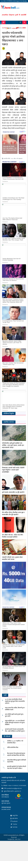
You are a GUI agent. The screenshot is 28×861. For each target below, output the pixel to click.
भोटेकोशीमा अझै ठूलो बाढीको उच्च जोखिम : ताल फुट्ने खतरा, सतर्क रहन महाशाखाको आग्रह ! (13, 445)
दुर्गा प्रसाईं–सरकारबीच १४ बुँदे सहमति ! (13, 492)
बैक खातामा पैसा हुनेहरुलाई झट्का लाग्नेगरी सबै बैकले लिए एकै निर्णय (16, 754)
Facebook (14, 821)
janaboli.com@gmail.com (14, 788)
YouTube (14, 827)
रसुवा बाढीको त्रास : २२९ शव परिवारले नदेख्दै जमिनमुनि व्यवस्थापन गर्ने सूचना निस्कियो (15, 723)
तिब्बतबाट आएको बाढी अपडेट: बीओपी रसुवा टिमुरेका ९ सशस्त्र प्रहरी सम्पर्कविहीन (13, 469)
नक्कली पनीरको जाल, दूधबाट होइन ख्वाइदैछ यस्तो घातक (12, 558)
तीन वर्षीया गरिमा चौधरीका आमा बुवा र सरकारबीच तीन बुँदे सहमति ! (13, 513)
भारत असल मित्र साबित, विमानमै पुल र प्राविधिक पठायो (15, 709)
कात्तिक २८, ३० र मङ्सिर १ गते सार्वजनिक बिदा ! (15, 742)
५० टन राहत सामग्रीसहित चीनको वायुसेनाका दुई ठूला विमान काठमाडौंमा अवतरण (15, 701)
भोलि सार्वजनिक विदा (12, 747)
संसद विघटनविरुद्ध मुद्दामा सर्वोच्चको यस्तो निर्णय (16, 761)
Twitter (15, 824)
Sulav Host (17, 839)
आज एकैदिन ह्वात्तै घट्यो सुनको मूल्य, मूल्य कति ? (14, 715)
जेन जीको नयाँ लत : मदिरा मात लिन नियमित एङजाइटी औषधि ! (12, 536)
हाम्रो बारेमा (15, 818)
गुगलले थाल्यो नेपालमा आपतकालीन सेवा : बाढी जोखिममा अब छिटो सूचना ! (15, 730)
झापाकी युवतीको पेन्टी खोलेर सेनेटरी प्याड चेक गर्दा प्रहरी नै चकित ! (16, 767)
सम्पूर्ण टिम (15, 815)
